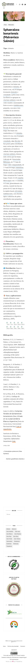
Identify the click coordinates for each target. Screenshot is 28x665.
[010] (8, 324)
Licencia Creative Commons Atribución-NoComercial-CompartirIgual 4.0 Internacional (14, 657)
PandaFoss (19, 661)
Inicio (4, 646)
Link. (14, 441)
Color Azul (17, 531)
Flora (5, 24)
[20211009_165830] (23, 324)
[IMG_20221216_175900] (19, 328)
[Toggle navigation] (4, 8)
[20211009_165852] (8, 328)
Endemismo (17, 541)
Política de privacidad (13, 646)
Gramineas (8, 543)
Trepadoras (9, 546)
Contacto (22, 646)
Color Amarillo (9, 531)
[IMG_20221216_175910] (23, 328)
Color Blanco (9, 534)
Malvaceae (11, 24)
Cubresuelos (9, 541)
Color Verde (9, 539)
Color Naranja (17, 534)
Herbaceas (15, 543)
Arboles (8, 529)
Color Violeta (17, 539)
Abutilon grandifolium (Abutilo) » (15, 459)
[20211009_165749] (19, 324)
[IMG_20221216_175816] (12, 328)
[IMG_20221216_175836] (15, 328)
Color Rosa (15, 536)
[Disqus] (14, 484)
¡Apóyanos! (14, 650)
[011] (12, 324)
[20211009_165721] (15, 324)
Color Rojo (8, 536)
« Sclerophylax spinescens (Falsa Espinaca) (12, 452)
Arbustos (14, 529)
